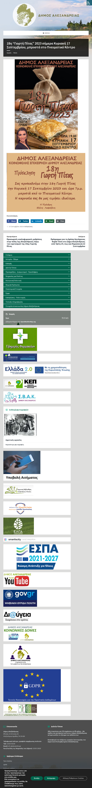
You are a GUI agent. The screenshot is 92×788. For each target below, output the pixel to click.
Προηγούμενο (12, 237)
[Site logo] (46, 26)
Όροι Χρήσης (7, 761)
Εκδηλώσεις (29, 226)
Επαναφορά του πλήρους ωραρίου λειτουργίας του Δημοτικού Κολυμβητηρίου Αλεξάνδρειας (67, 741)
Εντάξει (36, 778)
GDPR (5, 765)
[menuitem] (37, 255)
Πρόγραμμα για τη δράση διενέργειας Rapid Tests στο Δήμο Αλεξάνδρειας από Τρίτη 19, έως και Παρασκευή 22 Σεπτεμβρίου (68, 242)
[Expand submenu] (69, 255)
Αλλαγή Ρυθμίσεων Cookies (73, 778)
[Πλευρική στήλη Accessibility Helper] (89, 2)
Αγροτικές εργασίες (14, 440)
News (15, 53)
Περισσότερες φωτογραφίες (15, 444)
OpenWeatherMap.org (28, 322)
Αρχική (9, 53)
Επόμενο (82, 237)
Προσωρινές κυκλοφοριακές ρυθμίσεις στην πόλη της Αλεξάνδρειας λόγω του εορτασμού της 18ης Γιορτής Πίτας (24, 242)
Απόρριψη (51, 778)
